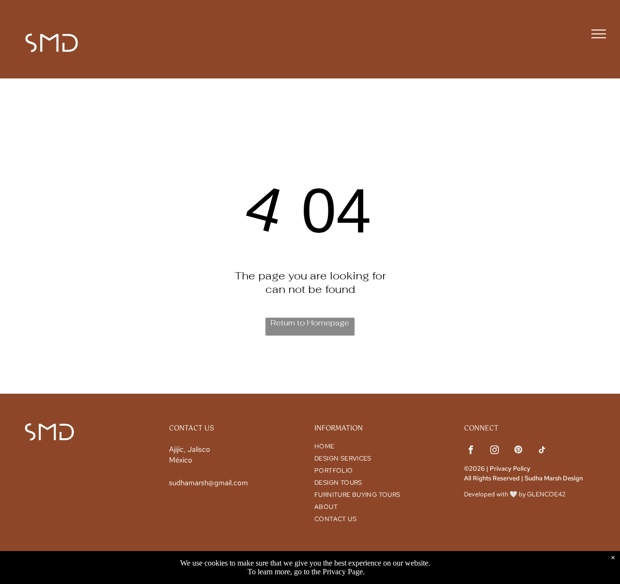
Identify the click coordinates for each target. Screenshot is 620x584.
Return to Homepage (310, 323)
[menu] (598, 33)
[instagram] (494, 451)
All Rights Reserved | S (496, 478)
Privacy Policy (510, 468)
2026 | (478, 468)
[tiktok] (542, 451)
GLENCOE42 (546, 494)
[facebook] (471, 451)
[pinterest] (518, 451)
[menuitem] (379, 446)
